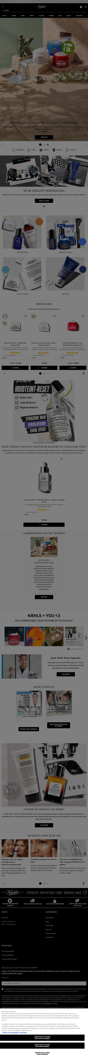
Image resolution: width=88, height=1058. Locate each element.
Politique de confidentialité (10, 1032)
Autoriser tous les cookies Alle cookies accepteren (42, 1037)
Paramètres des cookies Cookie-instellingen (42, 1053)
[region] (44, 1033)
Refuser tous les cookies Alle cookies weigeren (42, 1045)
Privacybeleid (23, 1032)
